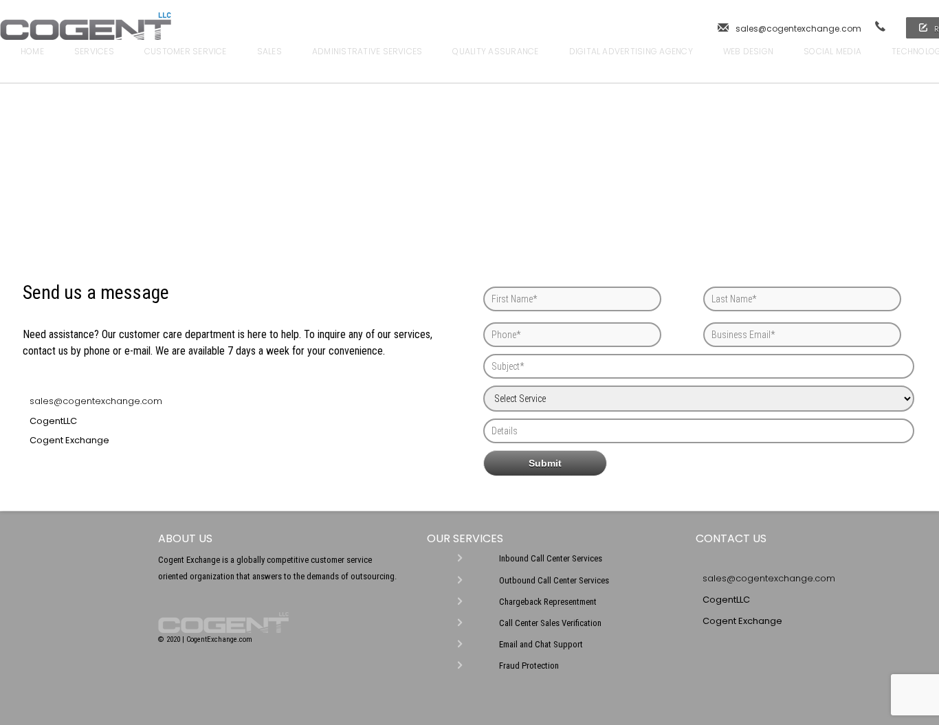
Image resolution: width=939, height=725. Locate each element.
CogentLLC (53, 420)
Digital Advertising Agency (631, 51)
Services (94, 51)
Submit (545, 463)
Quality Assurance (495, 51)
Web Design (748, 51)
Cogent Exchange (69, 440)
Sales (269, 51)
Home (32, 51)
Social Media (832, 51)
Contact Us (47, 72)
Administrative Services (367, 51)
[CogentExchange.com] (85, 33)
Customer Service (185, 51)
